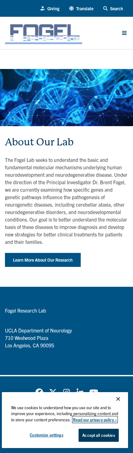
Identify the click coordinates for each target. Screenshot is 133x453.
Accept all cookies (98, 435)
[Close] (118, 399)
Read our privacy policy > (95, 419)
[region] (65, 420)
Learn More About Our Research (43, 260)
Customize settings (46, 434)
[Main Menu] (124, 33)
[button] (81, 8)
